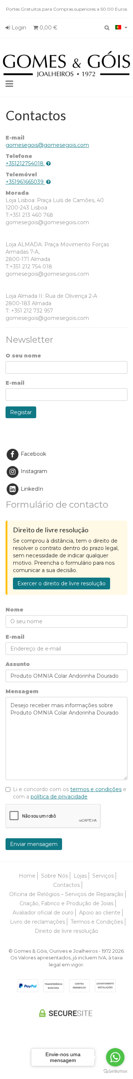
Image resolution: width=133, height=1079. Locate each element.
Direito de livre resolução (66, 931)
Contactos (66, 885)
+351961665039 (25, 182)
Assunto (18, 664)
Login (18, 27)
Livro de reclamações (37, 921)
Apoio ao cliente (99, 912)
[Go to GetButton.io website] (115, 1071)
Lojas (80, 875)
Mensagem (22, 691)
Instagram (33, 471)
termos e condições (96, 789)
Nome (14, 609)
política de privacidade (59, 796)
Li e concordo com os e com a (69, 793)
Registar (21, 412)
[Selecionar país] (121, 27)
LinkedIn (31, 489)
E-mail (15, 383)
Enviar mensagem (34, 844)
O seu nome (23, 355)
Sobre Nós (54, 875)
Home (27, 875)
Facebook (32, 454)
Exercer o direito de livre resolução (61, 583)
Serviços (103, 875)
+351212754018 (25, 163)
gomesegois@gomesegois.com (47, 145)
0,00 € (47, 27)
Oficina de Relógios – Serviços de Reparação (66, 894)
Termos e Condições (97, 921)
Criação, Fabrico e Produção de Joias (66, 903)
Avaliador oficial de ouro (43, 912)
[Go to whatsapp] (115, 1057)
